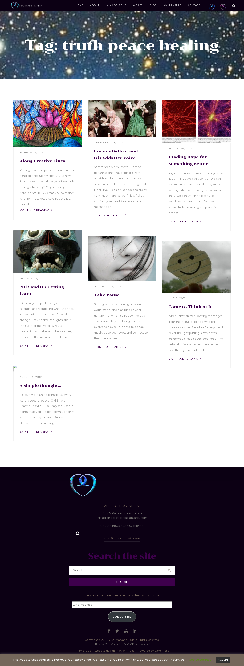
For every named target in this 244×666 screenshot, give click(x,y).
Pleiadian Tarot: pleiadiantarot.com (122, 517)
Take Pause (107, 295)
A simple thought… (40, 385)
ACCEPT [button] (223, 659)
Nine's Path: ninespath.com (122, 513)
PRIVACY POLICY (107, 643)
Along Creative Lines (42, 161)
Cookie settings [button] (200, 659)
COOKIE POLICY (137, 643)
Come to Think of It (190, 306)
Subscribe (121, 616)
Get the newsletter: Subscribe (122, 525)
